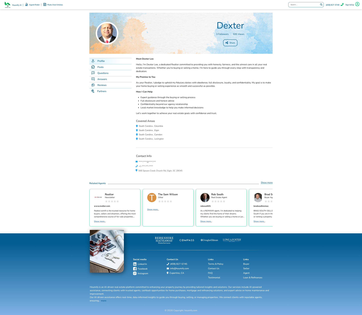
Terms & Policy (215, 264)
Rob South (217, 194)
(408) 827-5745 (333, 5)
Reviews (101, 85)
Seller (246, 268)
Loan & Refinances (252, 277)
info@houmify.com (179, 268)
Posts (100, 67)
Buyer (246, 264)
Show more (267, 182)
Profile (101, 61)
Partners (101, 91)
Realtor (109, 194)
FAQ (210, 273)
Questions (102, 73)
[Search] (321, 4)
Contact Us (213, 268)
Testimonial (214, 277)
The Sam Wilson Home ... (168, 194)
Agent (246, 273)
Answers (102, 79)
